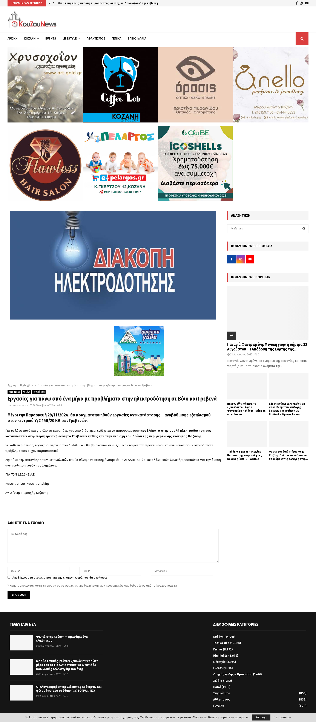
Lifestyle (70, 38)
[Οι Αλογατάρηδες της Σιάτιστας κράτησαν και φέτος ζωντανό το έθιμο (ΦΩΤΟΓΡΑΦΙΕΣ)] (21, 693)
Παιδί (217, 687)
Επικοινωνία (137, 38)
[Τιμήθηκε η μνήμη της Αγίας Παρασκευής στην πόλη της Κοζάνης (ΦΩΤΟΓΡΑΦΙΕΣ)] (247, 434)
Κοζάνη (29, 38)
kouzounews (20, 405)
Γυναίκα (218, 706)
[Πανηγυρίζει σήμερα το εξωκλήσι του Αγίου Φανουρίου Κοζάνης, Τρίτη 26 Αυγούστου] (247, 386)
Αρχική (12, 38)
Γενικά (116, 38)
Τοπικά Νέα (38, 392)
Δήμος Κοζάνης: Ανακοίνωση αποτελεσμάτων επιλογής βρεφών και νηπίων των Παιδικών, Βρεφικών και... (287, 409)
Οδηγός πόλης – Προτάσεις (232, 674)
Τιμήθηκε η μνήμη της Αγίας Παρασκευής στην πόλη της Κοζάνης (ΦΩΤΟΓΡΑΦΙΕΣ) (244, 455)
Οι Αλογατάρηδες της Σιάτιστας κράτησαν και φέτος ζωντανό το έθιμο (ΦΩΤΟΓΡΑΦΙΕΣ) (68, 689)
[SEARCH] (303, 228)
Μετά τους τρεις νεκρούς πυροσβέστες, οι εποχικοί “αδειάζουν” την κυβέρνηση (112, 3)
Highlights (14, 392)
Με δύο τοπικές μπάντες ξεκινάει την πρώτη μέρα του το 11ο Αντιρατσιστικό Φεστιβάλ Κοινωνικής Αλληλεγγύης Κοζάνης (67, 665)
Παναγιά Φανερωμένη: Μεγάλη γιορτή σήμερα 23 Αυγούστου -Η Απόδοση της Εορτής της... (267, 347)
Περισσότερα (282, 717)
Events (50, 38)
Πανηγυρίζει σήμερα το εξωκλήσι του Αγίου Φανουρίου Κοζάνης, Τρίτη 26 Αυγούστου (246, 409)
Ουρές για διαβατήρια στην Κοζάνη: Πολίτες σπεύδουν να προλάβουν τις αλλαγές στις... (288, 455)
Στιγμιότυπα (221, 693)
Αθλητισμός (96, 38)
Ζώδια (217, 681)
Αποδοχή (261, 717)
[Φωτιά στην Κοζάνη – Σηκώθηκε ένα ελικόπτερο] (21, 642)
